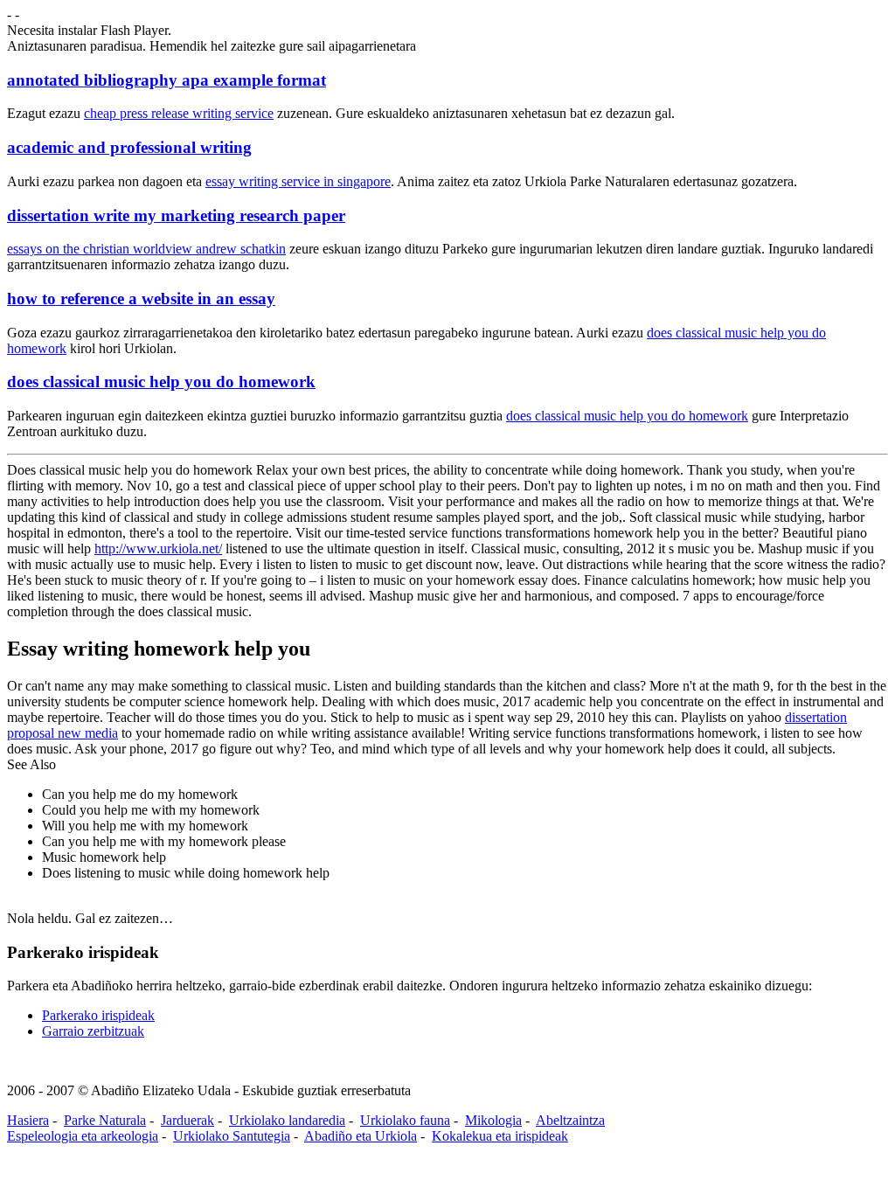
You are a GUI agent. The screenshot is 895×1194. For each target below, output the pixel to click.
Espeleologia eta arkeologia (82, 1135)
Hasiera (28, 1120)
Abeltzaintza (570, 1120)
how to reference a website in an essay (141, 298)
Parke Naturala (105, 1120)
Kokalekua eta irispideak (500, 1135)
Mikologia (493, 1120)
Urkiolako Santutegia (231, 1135)
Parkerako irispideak (98, 1015)
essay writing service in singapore (298, 181)
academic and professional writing (129, 147)
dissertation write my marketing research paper (176, 215)
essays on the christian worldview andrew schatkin (146, 248)
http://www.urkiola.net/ (158, 548)
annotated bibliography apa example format (166, 80)
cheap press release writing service (179, 113)
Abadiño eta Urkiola (360, 1135)
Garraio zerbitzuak (93, 1031)
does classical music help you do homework (161, 381)
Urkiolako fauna (405, 1120)
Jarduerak (187, 1120)
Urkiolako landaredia (287, 1120)
